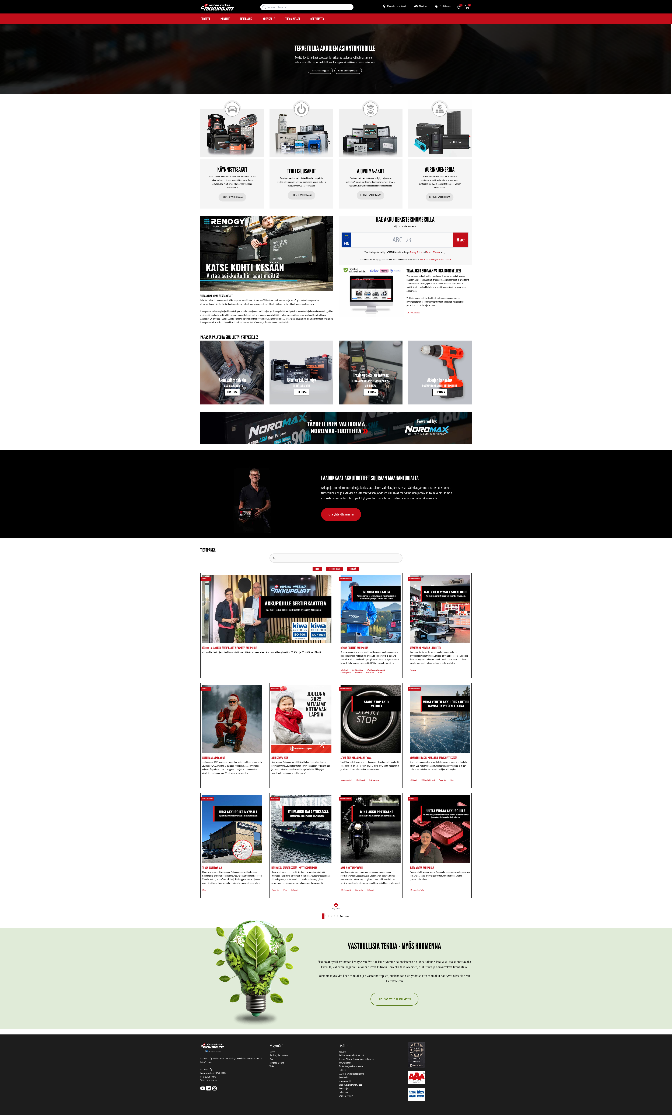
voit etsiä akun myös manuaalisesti (435, 259)
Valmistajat (344, 1088)
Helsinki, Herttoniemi (279, 1055)
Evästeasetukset (346, 1095)
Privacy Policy (416, 252)
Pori (271, 1059)
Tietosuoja (343, 1092)
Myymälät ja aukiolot (396, 6)
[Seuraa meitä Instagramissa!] (214, 1088)
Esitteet (342, 1070)
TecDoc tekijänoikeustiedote (351, 1066)
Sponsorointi (344, 1077)
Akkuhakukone (345, 1062)
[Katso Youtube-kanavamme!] (202, 1088)
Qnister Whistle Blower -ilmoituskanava (356, 1059)
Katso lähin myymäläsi (348, 70)
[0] (467, 7)
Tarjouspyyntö (345, 1081)
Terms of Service (433, 252)
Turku (272, 1066)
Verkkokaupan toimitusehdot (351, 1055)
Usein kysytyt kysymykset (350, 1084)
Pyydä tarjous (445, 6)
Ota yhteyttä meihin (341, 514)
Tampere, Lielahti (277, 1062)
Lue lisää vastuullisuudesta (394, 999)
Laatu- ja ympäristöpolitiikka (351, 1073)
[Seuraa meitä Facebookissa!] (208, 1088)
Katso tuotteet (413, 312)
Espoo (272, 1051)
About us (422, 6)
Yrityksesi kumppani (320, 70)
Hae (460, 239)
